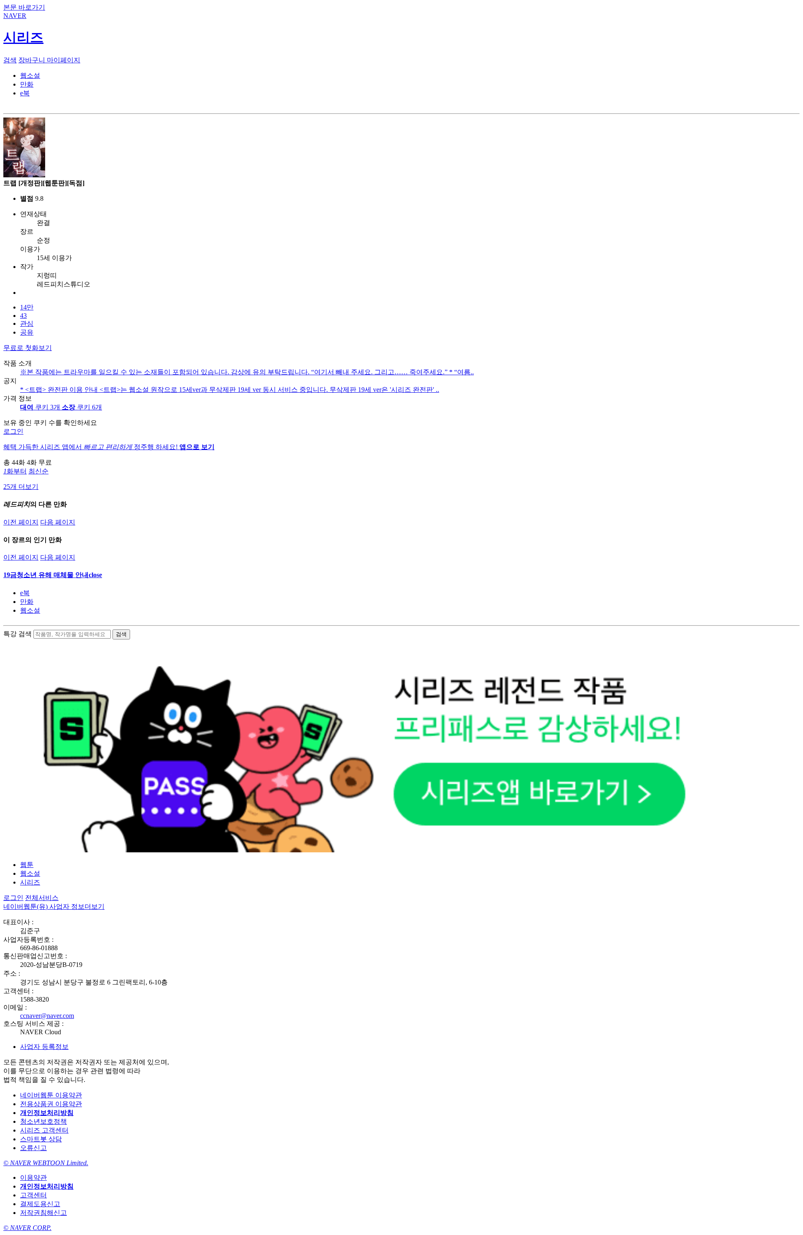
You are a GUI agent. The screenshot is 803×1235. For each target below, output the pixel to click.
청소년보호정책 (43, 1121)
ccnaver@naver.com (47, 1015)
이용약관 (33, 1177)
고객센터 (33, 1195)
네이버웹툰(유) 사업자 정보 (54, 906)
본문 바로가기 (24, 7)
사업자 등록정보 (44, 1046)
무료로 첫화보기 (27, 347)
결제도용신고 (40, 1203)
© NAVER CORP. (27, 1227)
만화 (26, 601)
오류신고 (33, 1147)
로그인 (13, 431)
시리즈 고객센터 (44, 1130)
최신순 (38, 471)
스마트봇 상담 (41, 1139)
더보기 (94, 906)
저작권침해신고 (43, 1212)
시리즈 (30, 882)
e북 (25, 592)
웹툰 (26, 864)
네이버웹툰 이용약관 (51, 1095)
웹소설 (30, 610)
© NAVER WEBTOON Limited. (45, 1162)
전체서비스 (42, 897)
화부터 (15, 471)
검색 (10, 60)
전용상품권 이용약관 (51, 1103)
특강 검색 (17, 633)
